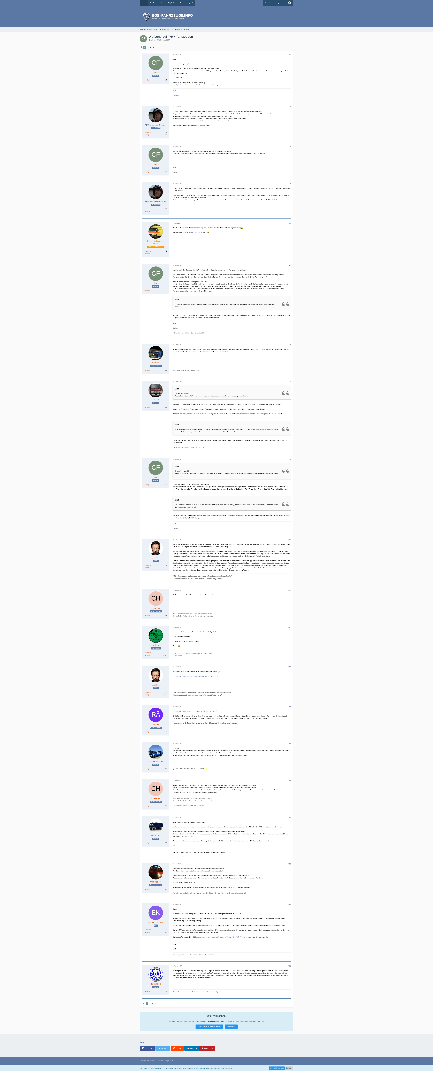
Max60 (193, 447)
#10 (289, 540)
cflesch (153, 40)
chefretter (193, 806)
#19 (289, 904)
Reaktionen (148, 132)
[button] (147, 1048)
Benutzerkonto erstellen (209, 1026)
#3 (290, 146)
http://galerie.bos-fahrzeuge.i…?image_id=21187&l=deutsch (194, 711)
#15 (289, 743)
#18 (289, 864)
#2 (290, 107)
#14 (289, 706)
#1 (290, 55)
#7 (290, 345)
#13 (289, 667)
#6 (290, 265)
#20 (289, 966)
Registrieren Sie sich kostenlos (220, 1021)
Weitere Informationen (277, 1068)
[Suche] (289, 3)
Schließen (289, 1068)
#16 (289, 780)
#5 (290, 223)
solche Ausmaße (194, 232)
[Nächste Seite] (153, 47)
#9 (290, 459)
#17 (289, 817)
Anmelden (231, 1026)
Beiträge (147, 80)
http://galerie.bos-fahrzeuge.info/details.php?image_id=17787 (217, 937)
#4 (290, 183)
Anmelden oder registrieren (274, 3)
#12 (289, 627)
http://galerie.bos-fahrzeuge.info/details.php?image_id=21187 (194, 85)
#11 (289, 590)
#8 (290, 382)
